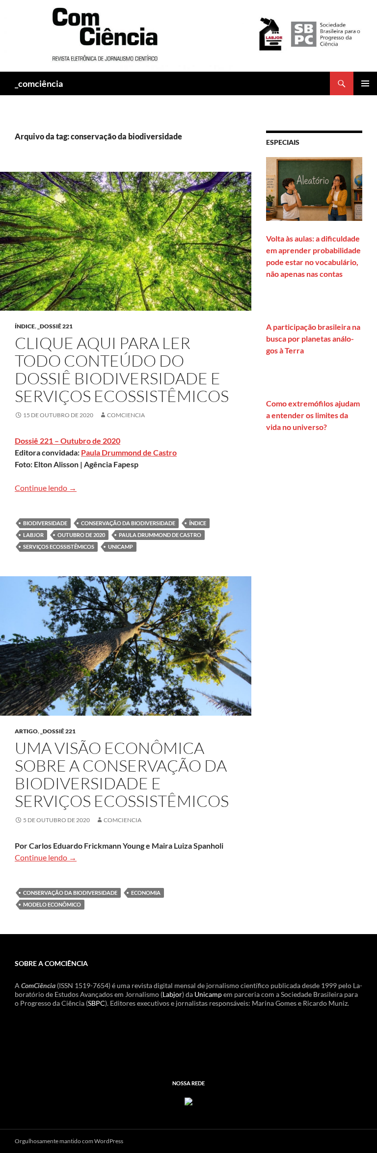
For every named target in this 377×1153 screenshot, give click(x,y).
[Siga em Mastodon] (188, 1100)
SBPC (96, 1003)
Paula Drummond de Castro (129, 452)
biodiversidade (45, 523)
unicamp (120, 546)
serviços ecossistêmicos (58, 546)
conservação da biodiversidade (128, 523)
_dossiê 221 (55, 326)
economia (146, 892)
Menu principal (365, 83)
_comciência (39, 83)
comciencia (126, 415)
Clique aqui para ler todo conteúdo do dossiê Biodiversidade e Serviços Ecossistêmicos (122, 369)
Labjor (33, 535)
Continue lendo (46, 487)
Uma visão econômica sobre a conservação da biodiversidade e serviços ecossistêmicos (122, 774)
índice (25, 326)
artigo (26, 731)
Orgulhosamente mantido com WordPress (69, 1141)
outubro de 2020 (81, 535)
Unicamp (208, 994)
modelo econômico (52, 904)
